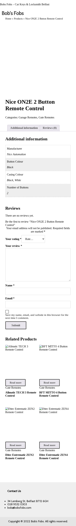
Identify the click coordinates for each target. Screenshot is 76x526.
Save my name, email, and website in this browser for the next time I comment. (36, 316)
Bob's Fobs (13, 13)
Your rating (13, 238)
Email (9, 298)
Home (8, 18)
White (18, 180)
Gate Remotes (46, 117)
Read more (15, 382)
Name (9, 285)
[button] (72, 13)
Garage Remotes (28, 117)
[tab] (24, 128)
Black (10, 167)
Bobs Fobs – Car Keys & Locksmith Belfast (24, 4)
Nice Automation (16, 154)
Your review (13, 245)
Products (18, 18)
